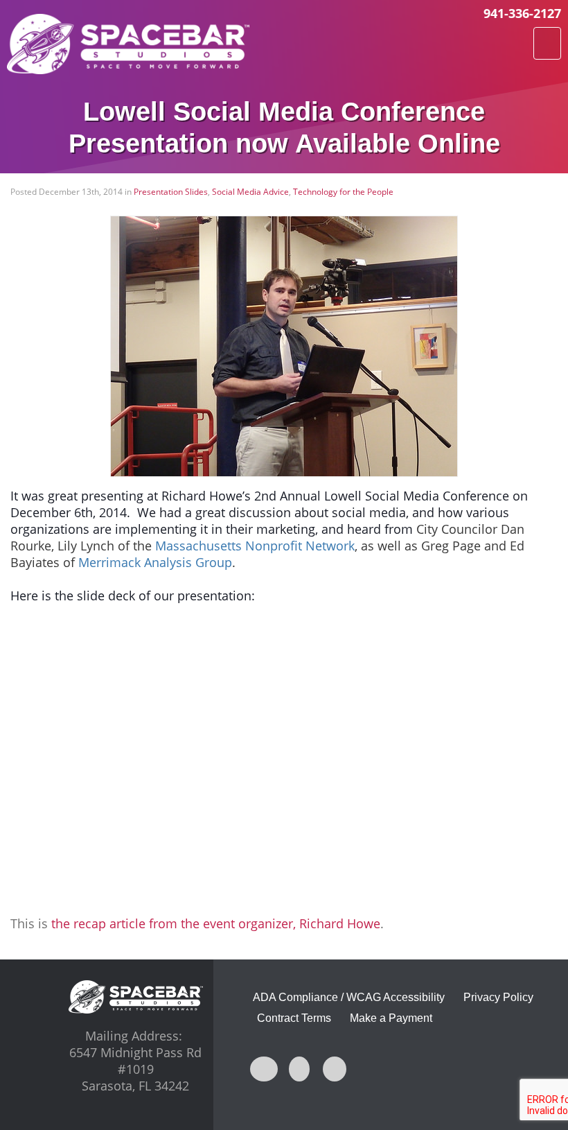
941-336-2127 (522, 13)
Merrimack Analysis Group (155, 562)
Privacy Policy (498, 997)
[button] (547, 43)
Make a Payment (391, 1018)
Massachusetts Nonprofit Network (255, 545)
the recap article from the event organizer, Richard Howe (215, 923)
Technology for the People (343, 192)
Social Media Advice (250, 192)
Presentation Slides (171, 192)
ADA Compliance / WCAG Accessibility (349, 997)
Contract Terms (294, 1018)
